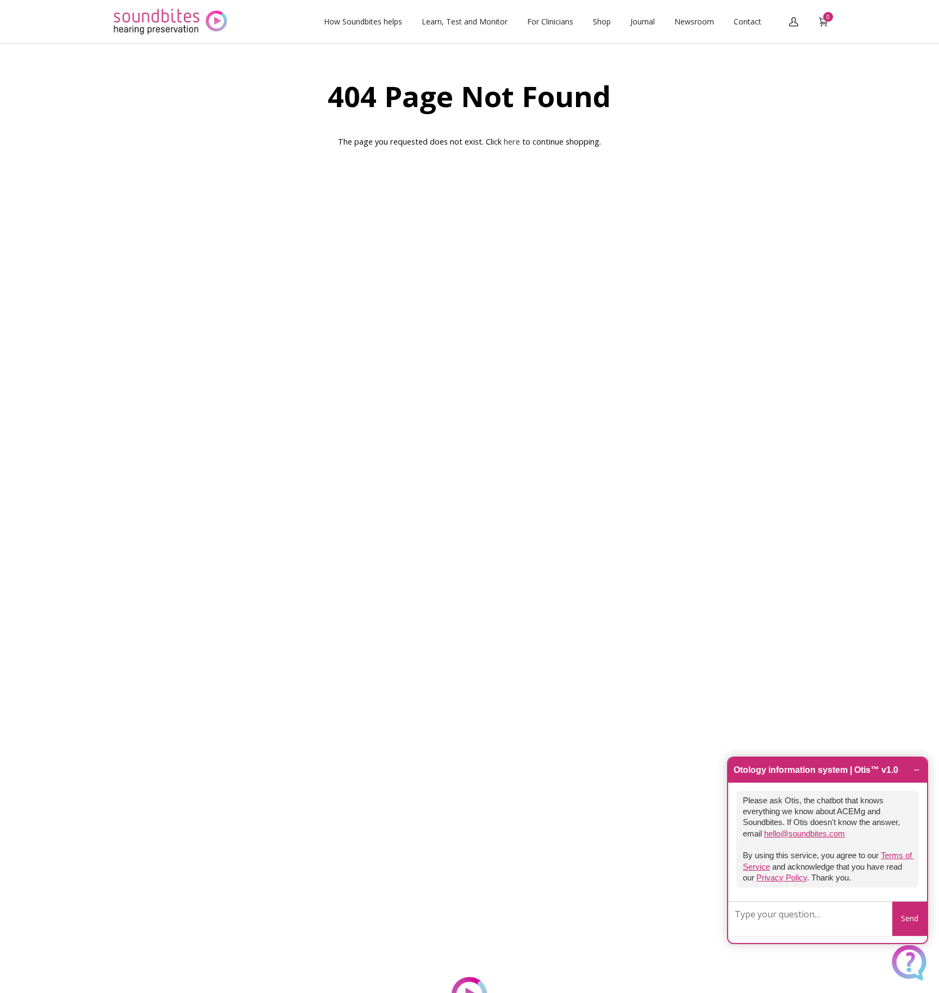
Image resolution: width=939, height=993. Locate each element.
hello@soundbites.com (804, 833)
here (512, 141)
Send (909, 918)
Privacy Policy (781, 877)
